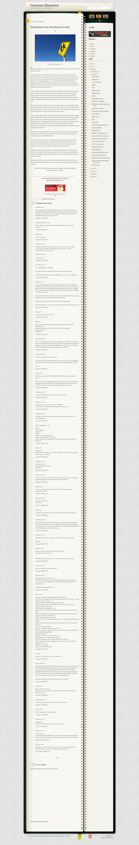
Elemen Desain (95, 76)
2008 (92, 69)
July (93, 168)
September (94, 71)
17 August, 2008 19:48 (41, 714)
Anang (37, 234)
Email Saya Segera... (97, 149)
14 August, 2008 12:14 (41, 307)
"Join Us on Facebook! (98, 16)
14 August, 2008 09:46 (41, 260)
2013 (92, 66)
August (94, 74)
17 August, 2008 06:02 (41, 705)
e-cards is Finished (96, 82)
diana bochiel (39, 413)
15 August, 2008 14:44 (41, 590)
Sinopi (37, 448)
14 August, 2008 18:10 (41, 457)
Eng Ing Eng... (95, 79)
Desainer (35, 21)
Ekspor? (94, 96)
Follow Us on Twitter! (91, 16)
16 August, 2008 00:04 (41, 695)
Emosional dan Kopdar (97, 98)
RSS (105, 16)
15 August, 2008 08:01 (41, 530)
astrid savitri (38, 339)
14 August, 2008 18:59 (41, 470)
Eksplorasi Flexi (96, 93)
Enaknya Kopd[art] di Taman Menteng (101, 158)
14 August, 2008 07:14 (41, 230)
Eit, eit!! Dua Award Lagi (98, 144)
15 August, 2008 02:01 (41, 515)
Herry (36, 312)
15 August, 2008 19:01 (41, 659)
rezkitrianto (38, 699)
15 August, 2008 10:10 (41, 544)
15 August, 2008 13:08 (41, 571)
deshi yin (37, 282)
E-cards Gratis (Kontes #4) (98, 141)
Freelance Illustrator (44, 5)
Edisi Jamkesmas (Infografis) (99, 155)
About (92, 46)
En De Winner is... (96, 114)
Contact (99, 20)
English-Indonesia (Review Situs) (100, 125)
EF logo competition (97, 127)
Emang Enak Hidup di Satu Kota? (100, 152)
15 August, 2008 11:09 (41, 561)
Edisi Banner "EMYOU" (98, 147)
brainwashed (39, 663)
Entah (93, 87)
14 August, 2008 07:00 (41, 218)
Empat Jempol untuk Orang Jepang (100, 136)
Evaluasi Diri (95, 122)
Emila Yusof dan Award (97, 108)
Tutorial (92, 56)
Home (40, 822)
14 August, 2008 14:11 (41, 369)
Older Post (45, 822)
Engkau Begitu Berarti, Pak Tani (99, 138)
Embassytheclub (96, 90)
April (93, 176)
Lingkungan (41, 21)
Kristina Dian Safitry (41, 222)
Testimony (93, 51)
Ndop (36, 510)
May (93, 174)
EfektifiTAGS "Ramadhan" (98, 101)
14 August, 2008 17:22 (41, 443)
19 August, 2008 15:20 (41, 726)
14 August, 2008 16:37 (41, 397)
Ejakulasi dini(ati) (96, 130)
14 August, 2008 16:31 (41, 387)
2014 (92, 63)
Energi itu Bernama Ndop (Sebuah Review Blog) (100, 161)
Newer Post (34, 822)
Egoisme (94, 85)
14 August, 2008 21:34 (41, 505)
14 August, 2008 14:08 (41, 350)
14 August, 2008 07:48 (41, 239)
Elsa (36, 321)
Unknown (38, 548)
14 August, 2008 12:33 (41, 317)
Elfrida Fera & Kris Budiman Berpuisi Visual (101, 104)
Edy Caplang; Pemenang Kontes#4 (100, 111)
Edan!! (93, 119)
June (93, 171)
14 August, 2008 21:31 (41, 493)
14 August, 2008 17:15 (41, 421)
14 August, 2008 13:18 (41, 334)
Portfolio (93, 48)
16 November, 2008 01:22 (42, 751)
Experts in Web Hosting (107, 837)
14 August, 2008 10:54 (41, 277)
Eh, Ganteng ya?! (96, 165)
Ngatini (37, 486)
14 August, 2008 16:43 (41, 409)
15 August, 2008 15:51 (41, 649)
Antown (37, 594)
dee (36, 653)
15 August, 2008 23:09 (41, 681)
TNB (68, 836)
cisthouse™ (38, 535)
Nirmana (37, 744)
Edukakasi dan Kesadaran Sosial (99, 133)
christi (37, 373)
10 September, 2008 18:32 (42, 740)
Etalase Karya (95, 116)
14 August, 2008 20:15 (41, 482)
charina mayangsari (41, 425)
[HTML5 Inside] (90, 836)
